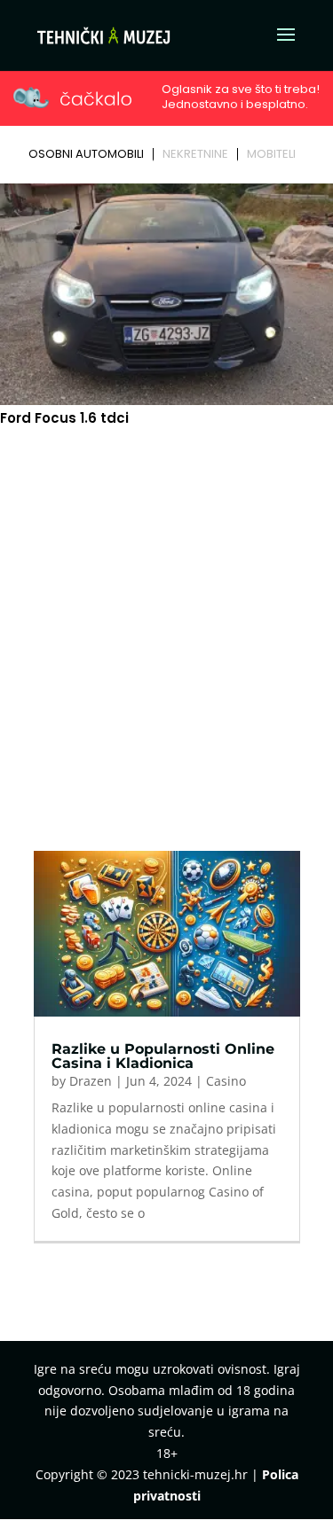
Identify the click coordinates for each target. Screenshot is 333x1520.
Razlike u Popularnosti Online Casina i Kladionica (163, 1056)
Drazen (90, 1080)
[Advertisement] (166, 605)
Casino (226, 1080)
